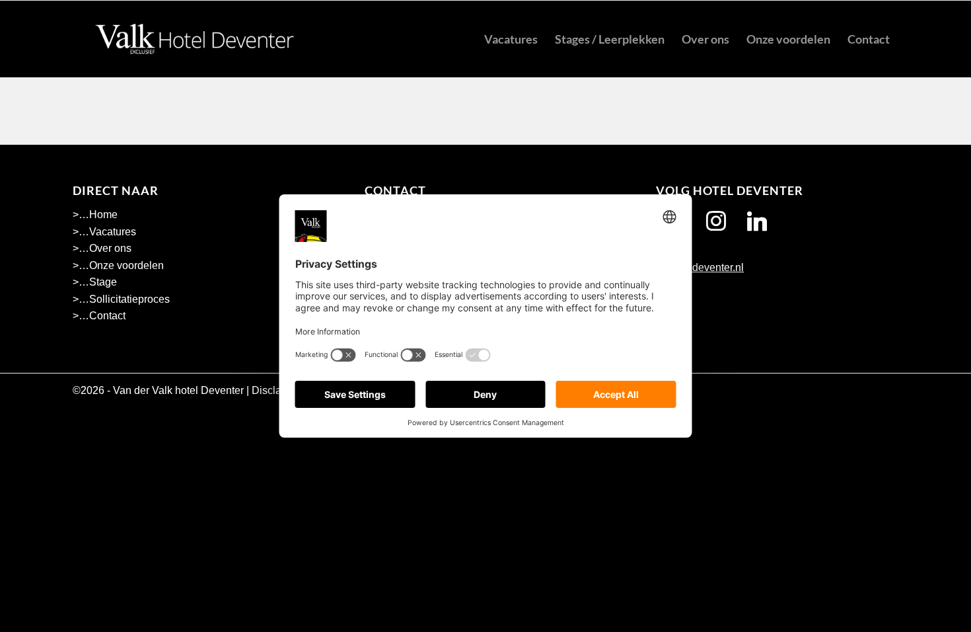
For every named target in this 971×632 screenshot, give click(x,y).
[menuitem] (511, 39)
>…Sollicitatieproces (121, 299)
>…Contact (99, 315)
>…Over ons (102, 248)
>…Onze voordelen (118, 265)
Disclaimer (277, 390)
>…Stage (95, 282)
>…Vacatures (104, 231)
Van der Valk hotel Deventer (178, 390)
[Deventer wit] (194, 39)
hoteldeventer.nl (705, 267)
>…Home (95, 214)
